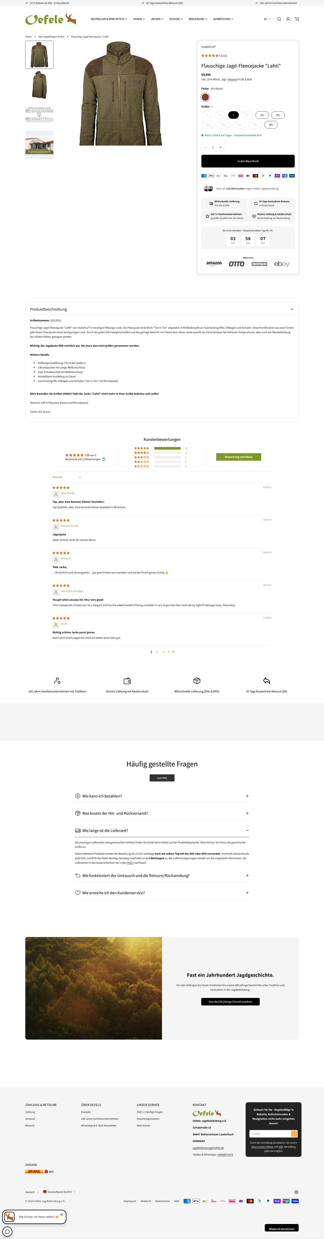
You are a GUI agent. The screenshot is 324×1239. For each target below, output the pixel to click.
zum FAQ (162, 778)
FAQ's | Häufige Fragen (150, 1112)
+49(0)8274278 (225, 1154)
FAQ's (130, 862)
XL (249, 116)
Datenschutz (162, 1201)
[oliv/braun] (205, 97)
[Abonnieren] (294, 1134)
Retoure (29, 1125)
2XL (262, 115)
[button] (210, 55)
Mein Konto (143, 1125)
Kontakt (86, 1112)
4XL (210, 125)
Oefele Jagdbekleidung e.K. (49, 1201)
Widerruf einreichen (282, 1229)
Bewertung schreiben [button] (238, 457)
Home (28, 36)
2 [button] (157, 652)
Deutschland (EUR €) (60, 1192)
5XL (226, 125)
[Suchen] (279, 19)
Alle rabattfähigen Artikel (51, 36)
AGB (280, 1146)
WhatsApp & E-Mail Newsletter (98, 1125)
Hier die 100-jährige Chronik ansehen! (230, 1001)
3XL (278, 115)
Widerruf (146, 1201)
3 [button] (163, 652)
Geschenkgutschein (148, 1118)
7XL (257, 125)
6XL (242, 125)
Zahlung (30, 1112)
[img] (61, 487)
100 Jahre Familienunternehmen (99, 1118)
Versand (232, 79)
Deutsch (30, 1192)
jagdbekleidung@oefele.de (208, 1148)
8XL (271, 124)
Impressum (130, 1201)
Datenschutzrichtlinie (262, 1146)
